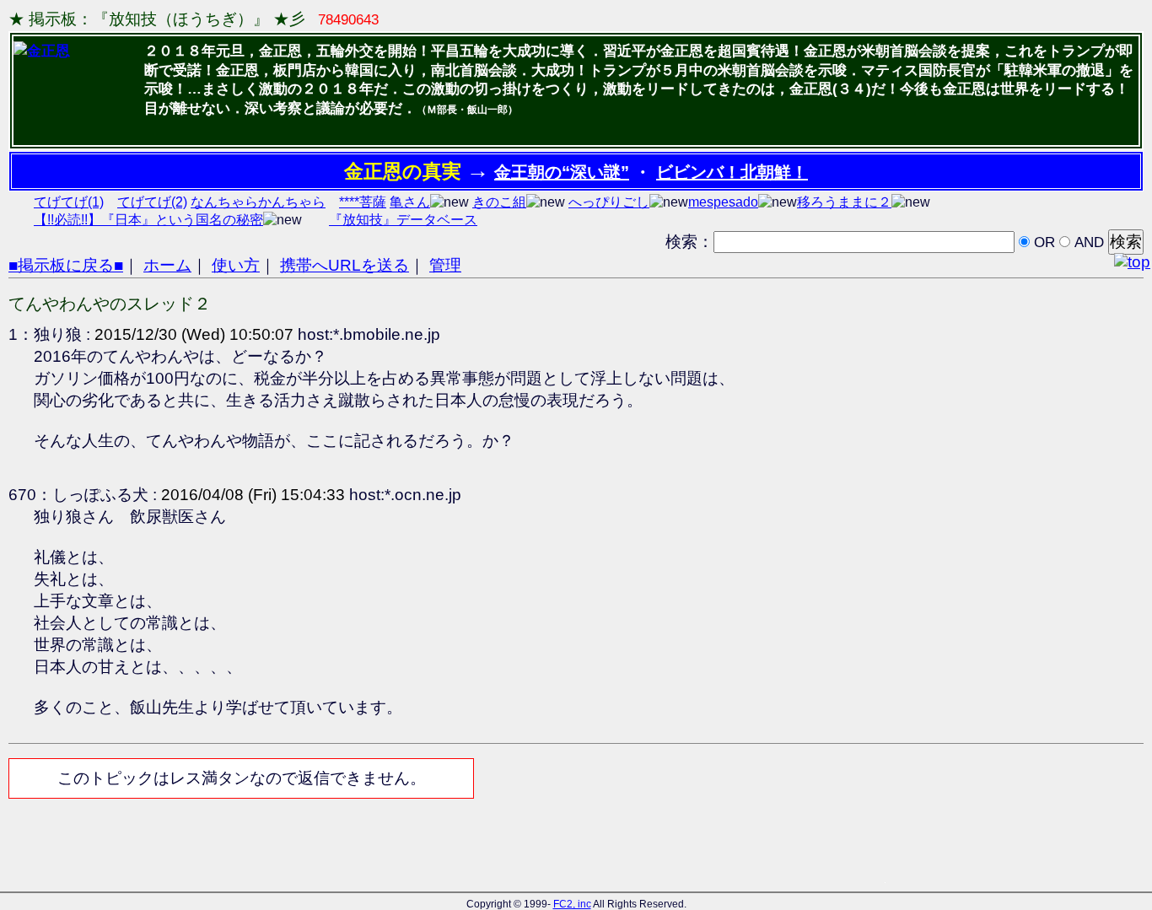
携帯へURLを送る (344, 265)
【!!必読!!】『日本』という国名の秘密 (148, 220)
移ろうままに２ (844, 202)
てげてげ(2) (152, 202)
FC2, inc (572, 904)
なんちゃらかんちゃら (258, 202)
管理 (445, 265)
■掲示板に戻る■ (65, 265)
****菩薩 (362, 202)
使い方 (236, 265)
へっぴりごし (608, 202)
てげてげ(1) (69, 202)
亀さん (410, 202)
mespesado (723, 202)
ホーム (167, 265)
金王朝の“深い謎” (561, 172)
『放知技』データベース (403, 220)
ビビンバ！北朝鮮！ (732, 172)
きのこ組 (499, 202)
